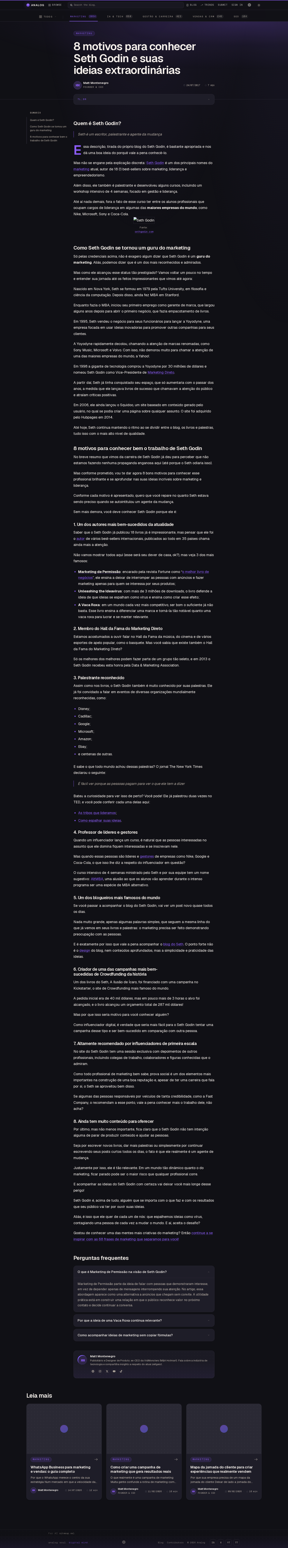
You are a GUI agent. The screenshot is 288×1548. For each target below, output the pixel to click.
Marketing (84, 33)
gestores (147, 856)
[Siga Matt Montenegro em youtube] (114, 1371)
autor (80, 538)
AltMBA (97, 879)
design (84, 950)
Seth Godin (155, 163)
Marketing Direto (161, 372)
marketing (81, 169)
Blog (160, 1542)
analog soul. (69, 1542)
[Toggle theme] (259, 5)
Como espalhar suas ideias (99, 820)
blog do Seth (173, 944)
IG (213, 1542)
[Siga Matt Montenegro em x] (107, 1371)
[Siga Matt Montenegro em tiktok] (121, 1371)
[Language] (249, 5)
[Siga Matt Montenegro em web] (93, 1371)
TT (236, 1542)
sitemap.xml (66, 1533)
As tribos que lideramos (97, 813)
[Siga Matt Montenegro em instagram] (100, 1371)
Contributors (175, 1542)
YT (228, 1542)
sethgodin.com (144, 231)
